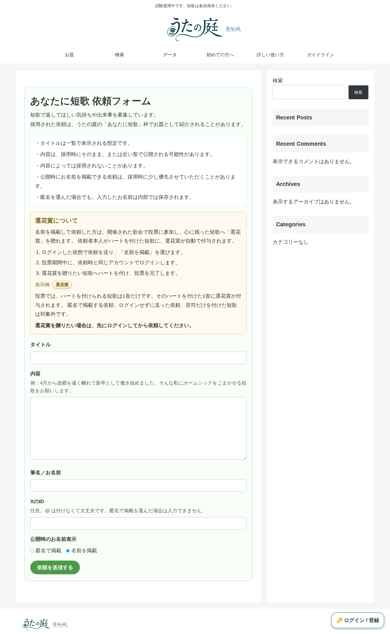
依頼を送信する (55, 567)
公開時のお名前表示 (53, 539)
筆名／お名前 (45, 472)
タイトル (40, 344)
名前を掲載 (84, 550)
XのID (118, 506)
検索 (278, 80)
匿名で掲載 (48, 550)
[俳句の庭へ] (234, 29)
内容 (138, 382)
